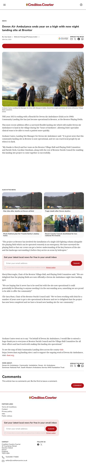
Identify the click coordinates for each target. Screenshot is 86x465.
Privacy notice (50, 267)
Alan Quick (7, 37)
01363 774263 (13, 457)
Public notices (7, 416)
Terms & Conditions (9, 407)
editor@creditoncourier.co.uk (16, 461)
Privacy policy (7, 411)
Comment (77, 385)
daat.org (10, 355)
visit (61, 350)
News (4, 21)
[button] (4, 5)
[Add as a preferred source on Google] (63, 38)
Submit (76, 263)
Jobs (3, 414)
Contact (5, 409)
